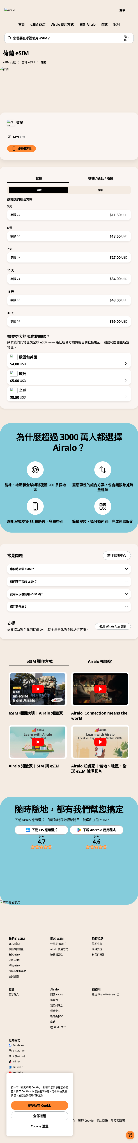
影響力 (54, 1000)
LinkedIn (18, 1067)
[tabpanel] (69, 255)
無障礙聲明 (118, 1121)
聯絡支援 (97, 949)
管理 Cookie (86, 1121)
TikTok (16, 1061)
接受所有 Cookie (40, 1105)
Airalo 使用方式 (62, 24)
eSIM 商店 (37, 24)
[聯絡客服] (130, 1135)
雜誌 (104, 24)
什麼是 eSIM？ (58, 943)
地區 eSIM (14, 960)
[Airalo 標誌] (15, 10)
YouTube (18, 1072)
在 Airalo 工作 (58, 1027)
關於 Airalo (87, 24)
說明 (116, 24)
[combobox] (69, 38)
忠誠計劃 (14, 976)
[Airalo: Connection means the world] (100, 688)
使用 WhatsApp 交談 (112, 626)
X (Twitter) (19, 1056)
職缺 (52, 1021)
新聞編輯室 (56, 1016)
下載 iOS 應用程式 (44, 830)
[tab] (38, 178)
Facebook (18, 1045)
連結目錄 (102, 1121)
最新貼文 (14, 994)
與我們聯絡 (98, 954)
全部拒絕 (39, 1116)
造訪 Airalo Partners (103, 994)
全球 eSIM (14, 954)
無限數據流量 (16, 949)
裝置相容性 (56, 954)
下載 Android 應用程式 (99, 830)
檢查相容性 (24, 149)
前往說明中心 (116, 555)
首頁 (21, 24)
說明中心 (97, 943)
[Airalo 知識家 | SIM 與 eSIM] (37, 742)
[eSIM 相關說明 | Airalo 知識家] (37, 688)
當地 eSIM (28, 62)
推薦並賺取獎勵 (17, 971)
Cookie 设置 (39, 1126)
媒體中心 (55, 1010)
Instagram (19, 1050)
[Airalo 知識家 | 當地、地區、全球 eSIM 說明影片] (100, 742)
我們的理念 (56, 1005)
